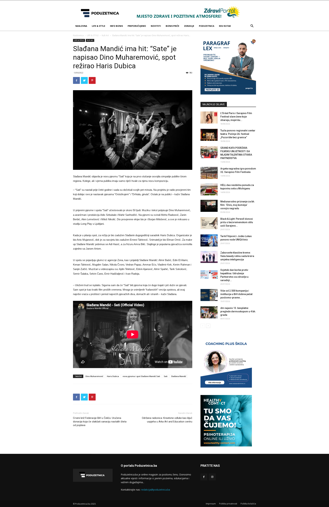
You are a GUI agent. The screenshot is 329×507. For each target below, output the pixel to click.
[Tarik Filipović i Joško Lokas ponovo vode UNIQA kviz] (209, 240)
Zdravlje (189, 26)
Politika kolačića (248, 503)
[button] (252, 26)
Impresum (211, 503)
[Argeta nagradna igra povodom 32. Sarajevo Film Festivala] (209, 173)
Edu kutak (225, 26)
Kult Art (105, 35)
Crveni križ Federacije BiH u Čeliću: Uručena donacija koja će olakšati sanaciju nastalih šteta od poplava (99, 421)
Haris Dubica (113, 376)
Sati (165, 376)
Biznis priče (172, 26)
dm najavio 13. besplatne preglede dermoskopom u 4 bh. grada (238, 311)
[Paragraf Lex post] (228, 93)
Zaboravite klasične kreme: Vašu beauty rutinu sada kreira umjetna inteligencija (237, 256)
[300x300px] (226, 445)
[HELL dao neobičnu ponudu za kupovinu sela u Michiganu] (209, 189)
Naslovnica (78, 35)
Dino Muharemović (94, 376)
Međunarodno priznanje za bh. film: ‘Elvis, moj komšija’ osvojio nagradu (237, 205)
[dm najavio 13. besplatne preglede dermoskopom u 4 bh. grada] (209, 312)
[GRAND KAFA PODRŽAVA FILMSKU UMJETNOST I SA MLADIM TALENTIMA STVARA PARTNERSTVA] (209, 152)
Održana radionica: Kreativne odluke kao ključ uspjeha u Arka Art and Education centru (167, 419)
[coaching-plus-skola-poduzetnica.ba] (226, 386)
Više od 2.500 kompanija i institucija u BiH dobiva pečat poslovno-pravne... (236, 294)
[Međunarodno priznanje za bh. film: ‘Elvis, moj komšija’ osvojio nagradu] (209, 206)
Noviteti (156, 26)
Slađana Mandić (178, 376)
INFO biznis (116, 26)
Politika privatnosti (228, 503)
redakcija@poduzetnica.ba (155, 489)
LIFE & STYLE (98, 26)
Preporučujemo (137, 26)
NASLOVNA (81, 26)
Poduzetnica (206, 26)
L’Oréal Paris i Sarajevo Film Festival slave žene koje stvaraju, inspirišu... (236, 116)
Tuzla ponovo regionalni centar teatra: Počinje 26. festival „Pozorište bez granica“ (237, 134)
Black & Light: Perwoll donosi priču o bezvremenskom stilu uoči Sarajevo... (236, 222)
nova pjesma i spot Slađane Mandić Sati (141, 376)
